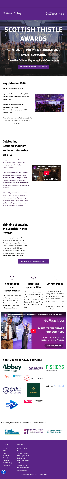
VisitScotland (7, 465)
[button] (12, 4)
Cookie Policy (7, 460)
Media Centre (7, 458)
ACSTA (5, 449)
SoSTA (5, 453)
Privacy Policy (7, 463)
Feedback (6, 456)
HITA (4, 451)
